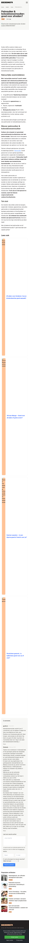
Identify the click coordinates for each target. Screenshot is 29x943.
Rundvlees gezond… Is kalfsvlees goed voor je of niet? (15, 656)
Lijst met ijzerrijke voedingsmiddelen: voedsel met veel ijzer (18, 907)
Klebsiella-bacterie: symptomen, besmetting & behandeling (16, 884)
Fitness (10, 880)
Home (2, 7)
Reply (4, 744)
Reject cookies (9, 940)
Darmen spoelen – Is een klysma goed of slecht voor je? (17, 536)
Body (10, 888)
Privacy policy (19, 940)
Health (7, 7)
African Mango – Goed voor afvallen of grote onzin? (16, 417)
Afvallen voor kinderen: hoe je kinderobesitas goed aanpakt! (16, 297)
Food (12, 7)
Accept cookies (14, 937)
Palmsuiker (17, 150)
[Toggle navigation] (27, 2)
